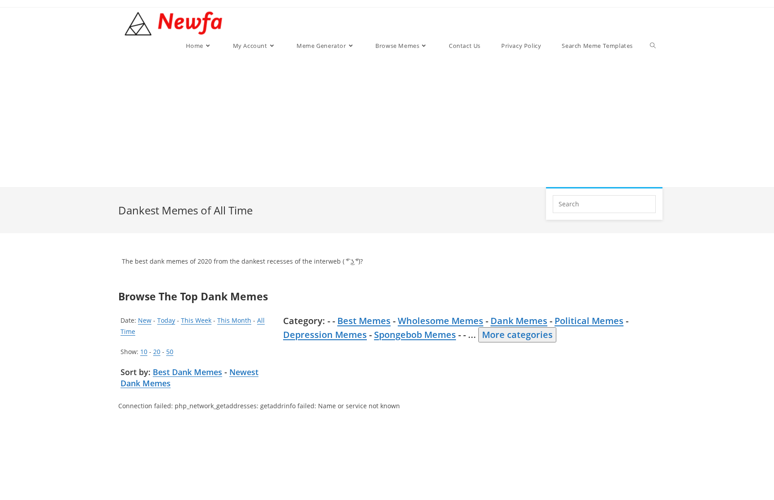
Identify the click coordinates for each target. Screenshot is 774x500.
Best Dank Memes (187, 372)
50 (169, 351)
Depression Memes (325, 335)
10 (143, 351)
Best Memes (364, 321)
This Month (234, 320)
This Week (196, 320)
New (144, 320)
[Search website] (652, 45)
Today (166, 320)
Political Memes (589, 321)
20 (156, 351)
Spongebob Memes (415, 335)
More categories (517, 335)
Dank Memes (518, 321)
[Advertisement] (419, 120)
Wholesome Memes (440, 321)
